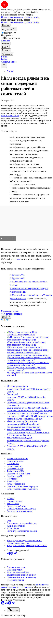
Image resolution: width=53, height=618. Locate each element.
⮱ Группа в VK (17, 275)
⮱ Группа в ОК (17, 278)
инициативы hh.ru (10, 115)
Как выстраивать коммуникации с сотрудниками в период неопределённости (27, 353)
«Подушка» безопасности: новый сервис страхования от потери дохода (26, 343)
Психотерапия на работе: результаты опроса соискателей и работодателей (28, 363)
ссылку (16, 259)
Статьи (10, 71)
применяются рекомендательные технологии (24, 585)
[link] (6, 50)
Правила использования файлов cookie (20, 22)
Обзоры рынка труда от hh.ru (21, 334)
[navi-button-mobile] (4, 65)
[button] (4, 57)
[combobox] (13, 609)
